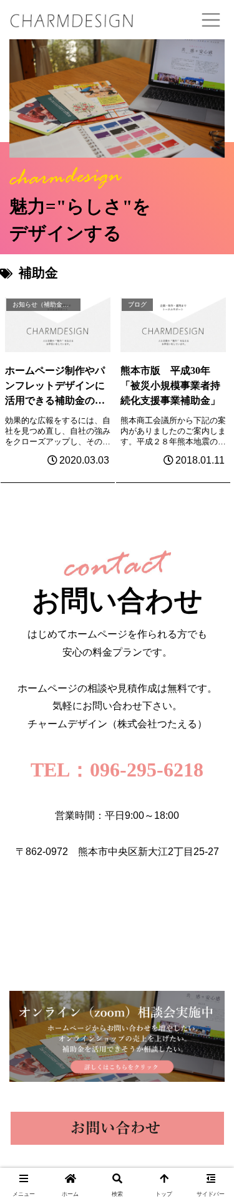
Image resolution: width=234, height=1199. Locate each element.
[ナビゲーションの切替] (211, 20)
